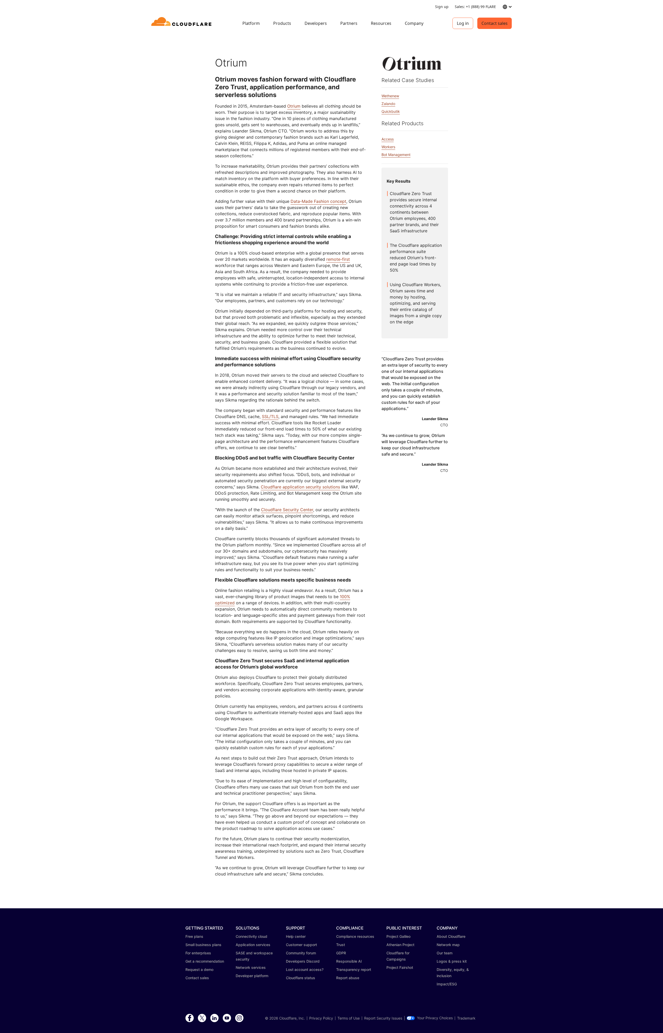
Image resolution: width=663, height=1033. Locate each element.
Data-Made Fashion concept (318, 201)
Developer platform (252, 975)
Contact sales (494, 23)
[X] (202, 1018)
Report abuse (347, 978)
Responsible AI (349, 961)
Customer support (301, 944)
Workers (388, 147)
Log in (463, 23)
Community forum (301, 953)
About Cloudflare (451, 936)
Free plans (194, 936)
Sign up (442, 6)
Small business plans (203, 944)
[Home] (182, 23)
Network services (251, 967)
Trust (340, 944)
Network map (448, 944)
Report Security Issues (383, 1018)
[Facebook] (189, 1018)
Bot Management (395, 154)
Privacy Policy (321, 1018)
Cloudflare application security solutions (300, 486)
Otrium (293, 106)
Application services (253, 944)
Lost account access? (304, 969)
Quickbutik (390, 111)
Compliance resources (355, 936)
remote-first (338, 259)
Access (387, 139)
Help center (296, 936)
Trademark (466, 1018)
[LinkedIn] (214, 1018)
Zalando (388, 103)
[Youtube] (227, 1018)
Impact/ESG (447, 984)
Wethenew (390, 96)
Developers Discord (303, 961)
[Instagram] (239, 1018)
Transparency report (353, 969)
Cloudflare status (300, 978)
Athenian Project (400, 944)
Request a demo (199, 969)
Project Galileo (398, 936)
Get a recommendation (204, 961)
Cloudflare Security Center (287, 509)
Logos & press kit (452, 961)
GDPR (341, 953)
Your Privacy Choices (435, 1018)
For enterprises (198, 953)
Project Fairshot (399, 967)
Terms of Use (348, 1018)
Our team (444, 953)
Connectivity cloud (251, 936)
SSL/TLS (270, 416)
